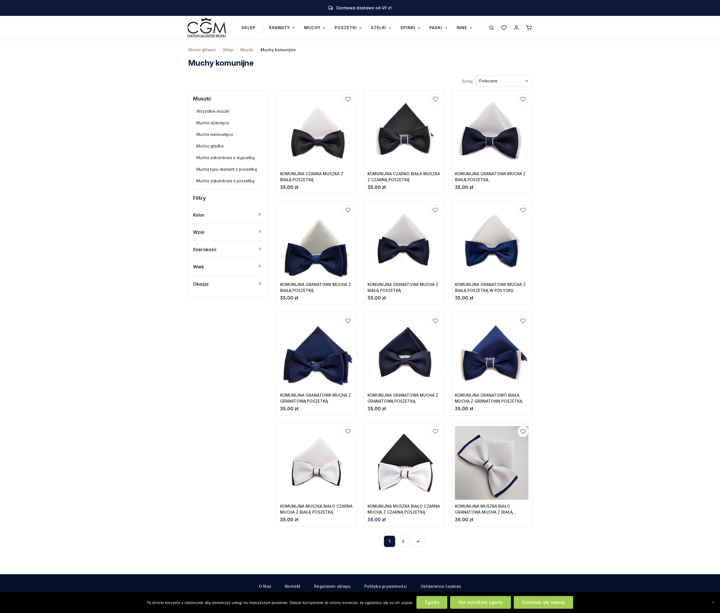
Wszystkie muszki (212, 111)
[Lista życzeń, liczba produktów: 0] (504, 27)
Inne (462, 27)
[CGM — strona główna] (207, 28)
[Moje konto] (516, 27)
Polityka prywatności (385, 586)
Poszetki (346, 27)
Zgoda (432, 602)
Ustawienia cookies (441, 586)
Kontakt (292, 586)
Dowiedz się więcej (543, 602)
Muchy (312, 27)
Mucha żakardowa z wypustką (225, 157)
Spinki (407, 27)
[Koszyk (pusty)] (528, 27)
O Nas (265, 586)
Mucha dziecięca (212, 122)
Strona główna (202, 49)
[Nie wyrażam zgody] (713, 602)
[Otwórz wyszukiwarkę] (491, 27)
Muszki (246, 49)
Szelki (378, 27)
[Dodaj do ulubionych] (348, 99)
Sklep (248, 27)
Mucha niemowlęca (214, 134)
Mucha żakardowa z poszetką (225, 180)
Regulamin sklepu (332, 586)
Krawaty (279, 27)
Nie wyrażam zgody (480, 602)
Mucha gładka (209, 146)
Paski (435, 27)
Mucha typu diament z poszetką (226, 169)
